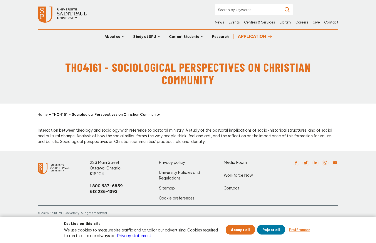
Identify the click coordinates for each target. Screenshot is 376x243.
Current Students (184, 36)
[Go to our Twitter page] (305, 163)
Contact (331, 22)
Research (220, 36)
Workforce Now (238, 175)
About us (112, 36)
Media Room (235, 162)
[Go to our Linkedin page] (315, 163)
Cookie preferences (176, 198)
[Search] (287, 10)
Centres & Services (259, 22)
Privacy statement (134, 235)
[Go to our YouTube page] (335, 163)
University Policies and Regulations (179, 175)
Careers (301, 22)
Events (234, 22)
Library (285, 22)
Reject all (271, 230)
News (219, 22)
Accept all (240, 230)
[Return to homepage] (62, 15)
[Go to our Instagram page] (325, 163)
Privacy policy (172, 162)
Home (43, 114)
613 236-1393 (104, 191)
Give (316, 22)
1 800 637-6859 (106, 185)
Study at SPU (144, 36)
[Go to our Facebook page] (296, 163)
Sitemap (167, 188)
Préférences (299, 230)
